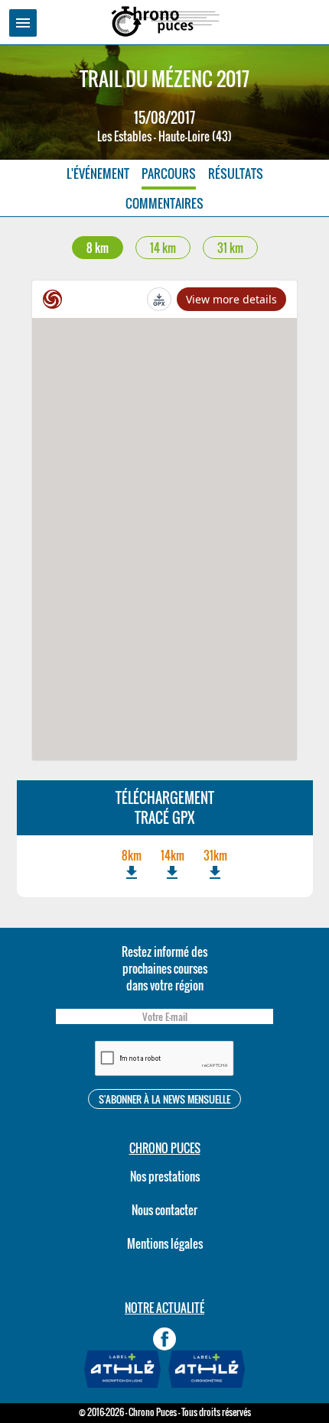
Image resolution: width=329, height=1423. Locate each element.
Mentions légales (165, 1243)
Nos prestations (165, 1176)
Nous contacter (164, 1209)
